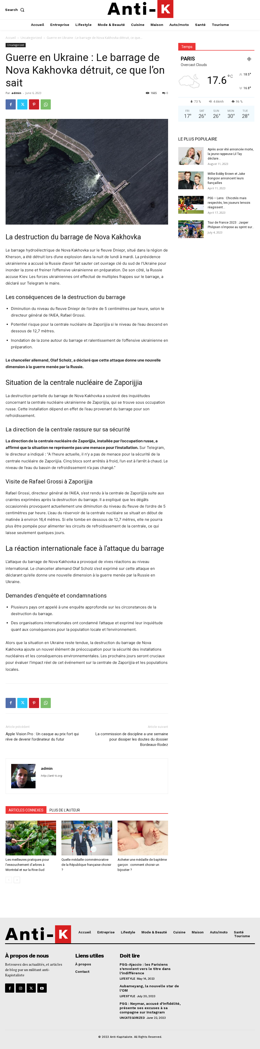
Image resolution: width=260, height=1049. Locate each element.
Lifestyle (127, 978)
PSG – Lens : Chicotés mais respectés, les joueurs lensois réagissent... (229, 202)
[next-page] (17, 880)
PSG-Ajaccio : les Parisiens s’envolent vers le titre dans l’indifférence (145, 968)
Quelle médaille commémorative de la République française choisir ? (86, 865)
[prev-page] (9, 880)
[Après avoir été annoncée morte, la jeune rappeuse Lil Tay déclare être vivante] (191, 156)
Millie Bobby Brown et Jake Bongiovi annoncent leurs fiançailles (226, 178)
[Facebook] (11, 104)
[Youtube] (41, 988)
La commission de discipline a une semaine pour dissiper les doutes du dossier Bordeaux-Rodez (131, 739)
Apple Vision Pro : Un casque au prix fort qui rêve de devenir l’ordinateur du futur (42, 737)
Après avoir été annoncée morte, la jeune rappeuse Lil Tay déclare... (231, 154)
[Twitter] (22, 104)
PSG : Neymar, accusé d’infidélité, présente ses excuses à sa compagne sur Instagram (150, 1007)
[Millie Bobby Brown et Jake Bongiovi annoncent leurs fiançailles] (191, 180)
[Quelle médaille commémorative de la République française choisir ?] (86, 838)
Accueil (11, 38)
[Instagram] (20, 988)
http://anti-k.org (51, 775)
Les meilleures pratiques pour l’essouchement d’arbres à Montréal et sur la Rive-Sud (27, 865)
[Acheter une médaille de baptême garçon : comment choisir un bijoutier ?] (143, 838)
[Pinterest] (34, 104)
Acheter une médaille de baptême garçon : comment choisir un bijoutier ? (142, 865)
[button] (15, 9)
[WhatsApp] (46, 104)
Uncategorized (31, 38)
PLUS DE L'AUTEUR (65, 810)
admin (16, 93)
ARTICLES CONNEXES (26, 810)
